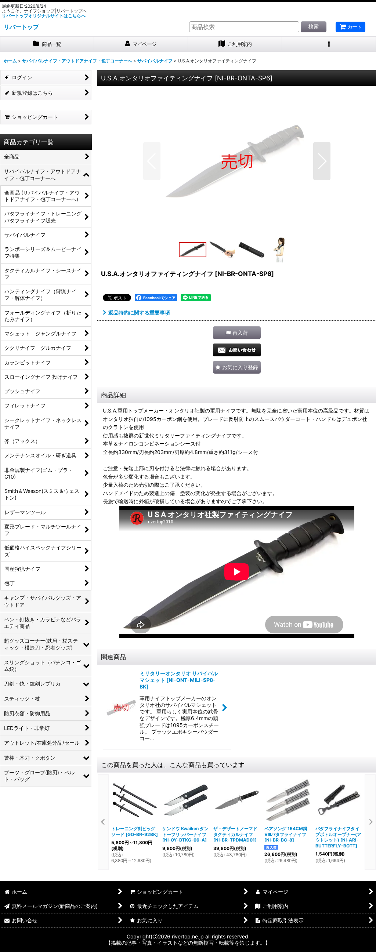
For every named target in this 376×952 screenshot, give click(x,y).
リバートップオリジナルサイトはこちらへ (44, 15)
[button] (329, 44)
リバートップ (21, 26)
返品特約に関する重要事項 (139, 312)
